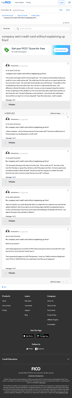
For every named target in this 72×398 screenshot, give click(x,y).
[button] (68, 63)
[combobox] (43, 28)
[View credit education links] (68, 359)
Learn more (42, 382)
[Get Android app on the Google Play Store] (42, 336)
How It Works (19, 2)
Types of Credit (22, 15)
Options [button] (66, 23)
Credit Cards (35, 15)
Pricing (28, 2)
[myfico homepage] (6, 2)
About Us (50, 301)
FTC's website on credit (62, 392)
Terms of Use (51, 305)
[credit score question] (63, 113)
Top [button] (5, 287)
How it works (6, 305)
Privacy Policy (51, 315)
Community (28, 305)
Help (60, 10)
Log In (62, 2)
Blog (26, 315)
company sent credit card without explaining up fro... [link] (20, 18)
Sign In (68, 10)
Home (4, 301)
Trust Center (51, 310)
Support (27, 310)
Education (28, 301)
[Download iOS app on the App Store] (28, 336)
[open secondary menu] (69, 2)
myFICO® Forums (18, 10)
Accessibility (51, 324)
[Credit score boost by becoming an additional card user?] (66, 113)
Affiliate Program (52, 320)
